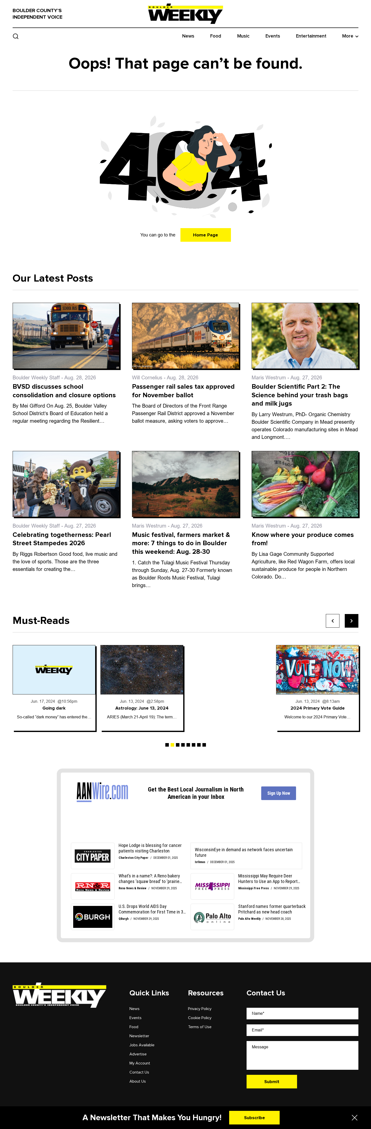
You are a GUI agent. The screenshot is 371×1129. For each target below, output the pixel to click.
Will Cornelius (147, 377)
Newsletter (139, 1036)
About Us (137, 1081)
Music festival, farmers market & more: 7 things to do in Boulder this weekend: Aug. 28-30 (181, 543)
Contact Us (139, 1072)
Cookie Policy (199, 1017)
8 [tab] (204, 745)
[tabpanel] (54, 688)
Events (273, 36)
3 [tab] (177, 745)
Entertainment (311, 36)
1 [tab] (167, 745)
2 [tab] (172, 745)
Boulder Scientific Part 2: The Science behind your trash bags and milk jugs (300, 395)
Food (215, 36)
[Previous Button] (332, 621)
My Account (139, 1063)
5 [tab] (188, 745)
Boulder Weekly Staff (36, 377)
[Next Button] (351, 621)
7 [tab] (199, 745)
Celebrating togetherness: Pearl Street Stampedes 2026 (62, 539)
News (188, 36)
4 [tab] (183, 745)
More (347, 36)
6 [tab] (193, 745)
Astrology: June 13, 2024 (54, 708)
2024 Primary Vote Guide (230, 708)
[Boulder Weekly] (185, 14)
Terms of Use (199, 1026)
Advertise (138, 1054)
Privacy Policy (199, 1008)
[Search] (16, 36)
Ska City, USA (317, 708)
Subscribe (254, 1117)
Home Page (205, 235)
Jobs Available (141, 1045)
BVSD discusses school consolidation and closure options (64, 391)
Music (243, 36)
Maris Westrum (269, 377)
